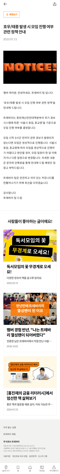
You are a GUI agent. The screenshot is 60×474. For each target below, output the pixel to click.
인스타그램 (42, 456)
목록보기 (13, 14)
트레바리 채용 (9, 434)
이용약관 (6, 456)
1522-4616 (7, 451)
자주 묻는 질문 (9, 427)
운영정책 (32, 456)
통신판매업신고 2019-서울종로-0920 (26, 451)
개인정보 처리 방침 (20, 456)
